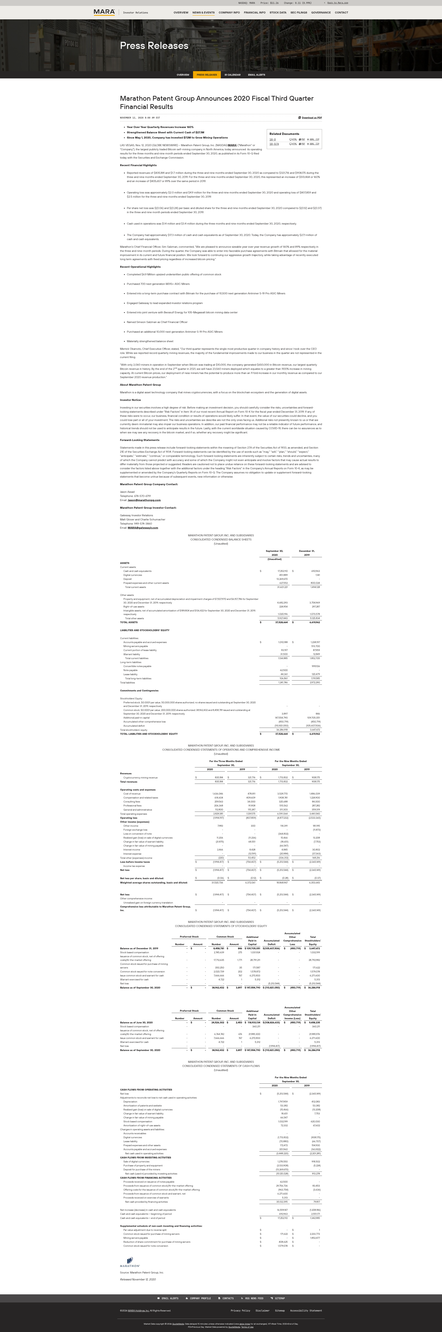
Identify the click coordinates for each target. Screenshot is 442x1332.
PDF (303, 139)
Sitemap (278, 1298)
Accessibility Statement (306, 1310)
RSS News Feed (252, 1298)
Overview (181, 12)
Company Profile (198, 1298)
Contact (341, 12)
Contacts (226, 1298)
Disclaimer (263, 1310)
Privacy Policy (240, 1310)
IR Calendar (233, 74)
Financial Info (255, 12)
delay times (244, 1324)
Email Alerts (256, 74)
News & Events (204, 12)
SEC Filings (299, 12)
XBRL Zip (314, 139)
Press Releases (207, 74)
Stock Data (278, 12)
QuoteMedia (178, 1324)
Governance (321, 12)
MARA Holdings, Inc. (138, 1310)
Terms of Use (247, 1327)
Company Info (229, 12)
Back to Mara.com (338, 2)
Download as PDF (312, 117)
